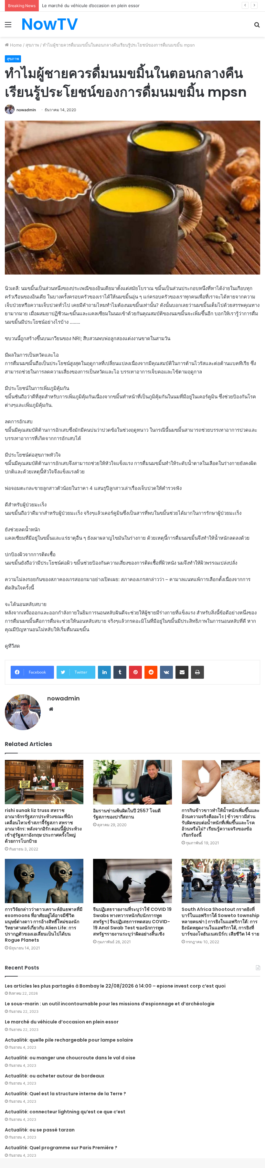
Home (15, 45)
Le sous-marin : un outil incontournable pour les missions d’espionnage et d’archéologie (110, 1003)
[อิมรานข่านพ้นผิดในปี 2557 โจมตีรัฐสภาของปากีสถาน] (132, 782)
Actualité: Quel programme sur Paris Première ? (61, 1147)
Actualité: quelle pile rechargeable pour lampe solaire (69, 1040)
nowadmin (26, 109)
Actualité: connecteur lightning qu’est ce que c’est (65, 1112)
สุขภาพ (32, 45)
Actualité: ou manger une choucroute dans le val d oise (70, 1057)
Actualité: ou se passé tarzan (40, 1130)
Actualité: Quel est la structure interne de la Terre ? (65, 1093)
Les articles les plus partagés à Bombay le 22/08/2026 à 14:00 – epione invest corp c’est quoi (115, 986)
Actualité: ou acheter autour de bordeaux (54, 1076)
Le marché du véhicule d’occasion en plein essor (62, 1022)
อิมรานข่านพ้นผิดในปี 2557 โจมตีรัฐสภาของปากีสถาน (127, 813)
